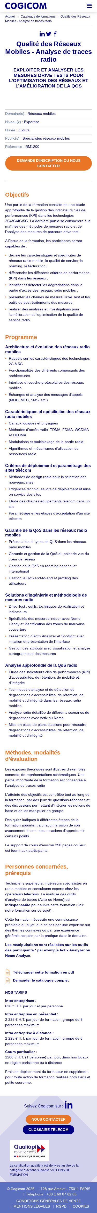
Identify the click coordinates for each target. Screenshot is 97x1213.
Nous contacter (48, 1119)
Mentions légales (31, 1206)
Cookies (81, 1206)
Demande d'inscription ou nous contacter (48, 163)
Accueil (10, 16)
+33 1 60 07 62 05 (62, 1194)
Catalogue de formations (38, 16)
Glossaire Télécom (48, 1130)
